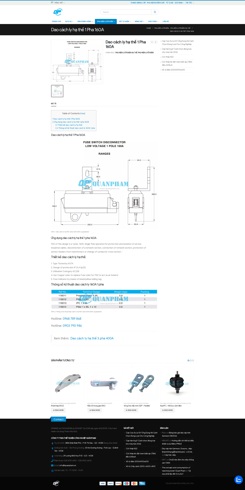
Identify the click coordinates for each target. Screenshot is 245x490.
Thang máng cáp (138, 3)
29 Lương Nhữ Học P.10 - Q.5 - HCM (78, 456)
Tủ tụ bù (169, 3)
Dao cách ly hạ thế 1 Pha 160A (66, 119)
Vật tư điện (124, 21)
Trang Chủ (56, 21)
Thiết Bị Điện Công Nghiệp (75, 438)
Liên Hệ (166, 21)
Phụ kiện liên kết (70, 403)
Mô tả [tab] (53, 104)
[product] (68, 383)
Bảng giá (138, 21)
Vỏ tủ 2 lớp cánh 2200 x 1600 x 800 (140, 466)
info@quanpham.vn (68, 465)
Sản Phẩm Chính (84, 21)
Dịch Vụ (68, 21)
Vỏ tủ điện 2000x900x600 (173, 70)
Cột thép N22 (168, 57)
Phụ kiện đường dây (156, 3)
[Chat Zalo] (238, 480)
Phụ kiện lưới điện (105, 21)
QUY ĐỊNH (179, 3)
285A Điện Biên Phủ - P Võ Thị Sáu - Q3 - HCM (84, 443)
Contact (58, 419)
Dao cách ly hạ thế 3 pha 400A (92, 338)
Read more (59, 410)
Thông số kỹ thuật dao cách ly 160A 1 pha (75, 128)
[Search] (155, 12)
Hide (83, 113)
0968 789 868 (72, 319)
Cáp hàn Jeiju (170, 455)
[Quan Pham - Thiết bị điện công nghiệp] (58, 12)
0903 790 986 (72, 326)
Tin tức (189, 3)
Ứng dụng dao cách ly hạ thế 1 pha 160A (70, 122)
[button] (188, 360)
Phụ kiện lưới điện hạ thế (126, 53)
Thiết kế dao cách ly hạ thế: (68, 125)
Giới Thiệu (152, 21)
